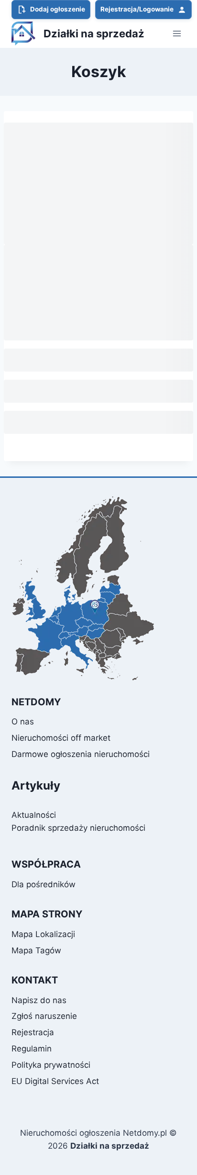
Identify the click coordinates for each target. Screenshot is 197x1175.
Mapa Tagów (36, 950)
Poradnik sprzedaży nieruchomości (78, 828)
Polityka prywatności (50, 1065)
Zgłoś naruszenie (44, 1016)
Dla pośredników (43, 884)
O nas (22, 721)
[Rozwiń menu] (177, 33)
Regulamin (31, 1048)
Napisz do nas (38, 1000)
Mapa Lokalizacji (43, 934)
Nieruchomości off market (60, 738)
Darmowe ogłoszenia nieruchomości (80, 754)
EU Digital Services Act (55, 1081)
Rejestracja (32, 1032)
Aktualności (33, 815)
